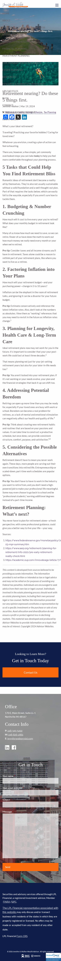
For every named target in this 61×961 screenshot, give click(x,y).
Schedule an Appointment (19, 112)
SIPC (13, 901)
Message (18, 811)
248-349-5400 (15, 730)
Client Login (10, 119)
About (6, 20)
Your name (19, 776)
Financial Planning (14, 48)
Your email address (23, 788)
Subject (17, 799)
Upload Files (10, 91)
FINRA (6, 901)
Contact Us (30, 672)
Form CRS (22, 936)
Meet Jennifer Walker (16, 27)
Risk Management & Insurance (21, 62)
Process (40, 27)
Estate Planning (12, 69)
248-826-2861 (15, 734)
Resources (9, 76)
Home (6, 13)
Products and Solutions (18, 41)
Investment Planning (16, 55)
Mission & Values (12, 34)
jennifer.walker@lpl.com (20, 738)
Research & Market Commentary (23, 84)
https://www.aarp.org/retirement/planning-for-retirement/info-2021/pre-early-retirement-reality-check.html (31, 552)
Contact (7, 105)
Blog (5, 98)
